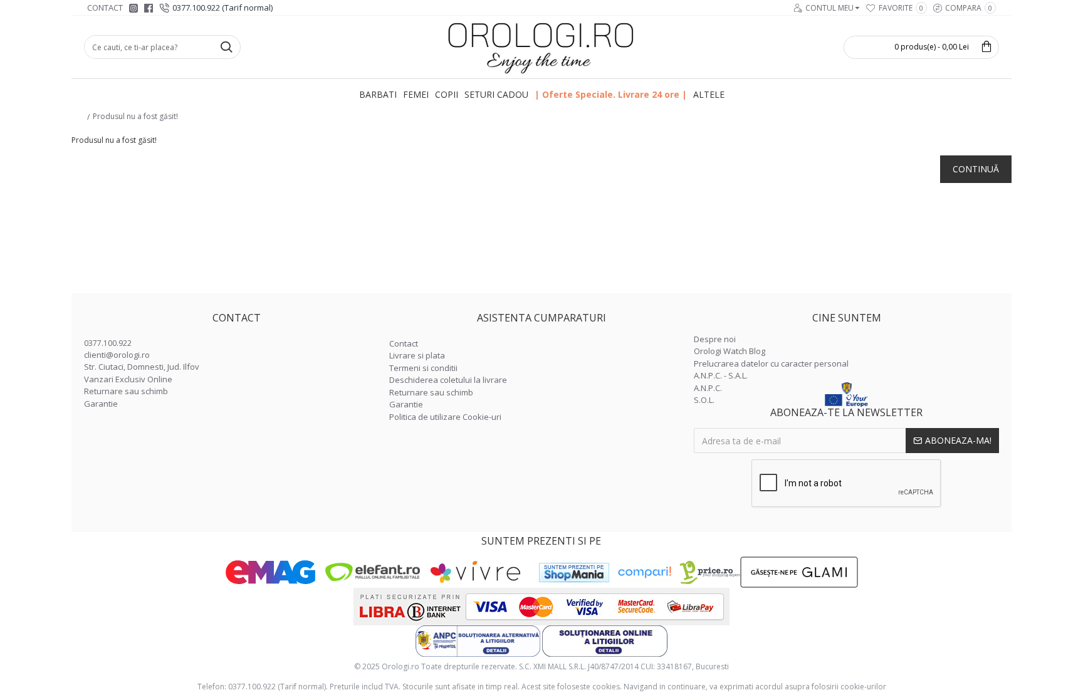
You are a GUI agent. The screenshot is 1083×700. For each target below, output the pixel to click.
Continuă (976, 169)
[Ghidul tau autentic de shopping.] (644, 572)
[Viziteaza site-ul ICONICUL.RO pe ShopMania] (574, 572)
